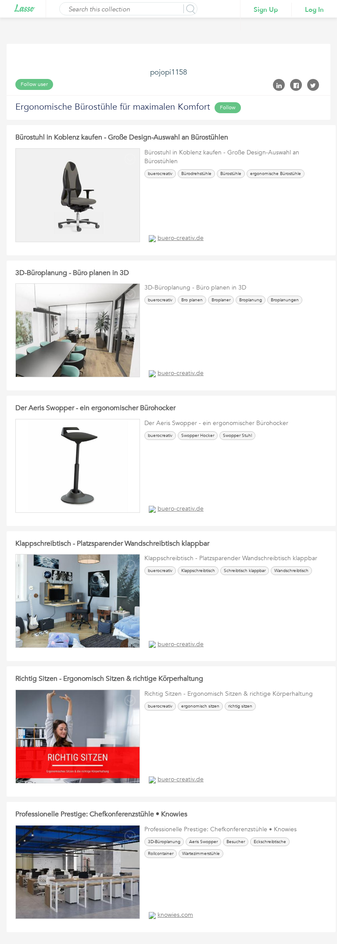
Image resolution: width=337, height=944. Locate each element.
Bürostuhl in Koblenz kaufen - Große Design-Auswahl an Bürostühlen (121, 137)
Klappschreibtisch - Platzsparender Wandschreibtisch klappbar (112, 543)
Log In (314, 9)
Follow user (34, 84)
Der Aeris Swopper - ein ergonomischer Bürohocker (95, 408)
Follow (228, 107)
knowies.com (175, 915)
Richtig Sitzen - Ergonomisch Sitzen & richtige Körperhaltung (109, 678)
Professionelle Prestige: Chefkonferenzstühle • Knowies (101, 814)
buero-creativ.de (181, 238)
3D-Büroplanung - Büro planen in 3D (72, 273)
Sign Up (266, 9)
